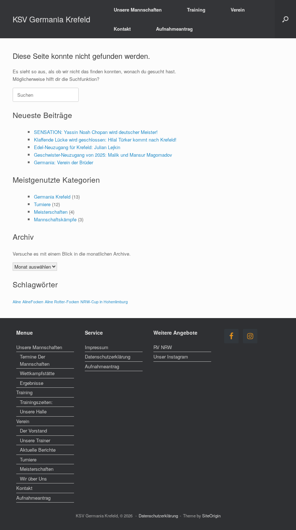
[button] (285, 19)
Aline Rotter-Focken (62, 301)
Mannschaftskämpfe (55, 219)
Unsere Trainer (35, 440)
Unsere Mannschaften (138, 9)
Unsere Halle (33, 411)
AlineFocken (32, 301)
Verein (238, 9)
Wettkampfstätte (37, 373)
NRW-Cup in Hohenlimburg (104, 301)
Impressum (96, 347)
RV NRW (162, 347)
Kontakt (122, 28)
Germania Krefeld (52, 196)
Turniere (42, 204)
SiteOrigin (211, 515)
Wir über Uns (33, 478)
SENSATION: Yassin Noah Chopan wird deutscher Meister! (96, 132)
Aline (17, 301)
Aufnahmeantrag (174, 28)
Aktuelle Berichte (38, 449)
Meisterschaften (51, 211)
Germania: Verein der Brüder (63, 162)
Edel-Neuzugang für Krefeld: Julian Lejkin (77, 147)
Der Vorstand (33, 430)
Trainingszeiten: (36, 402)
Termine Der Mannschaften (34, 360)
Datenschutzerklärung (107, 356)
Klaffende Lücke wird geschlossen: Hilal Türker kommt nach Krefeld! (105, 139)
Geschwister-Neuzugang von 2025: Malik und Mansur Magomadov (103, 154)
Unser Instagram (170, 356)
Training (196, 9)
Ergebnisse (31, 382)
